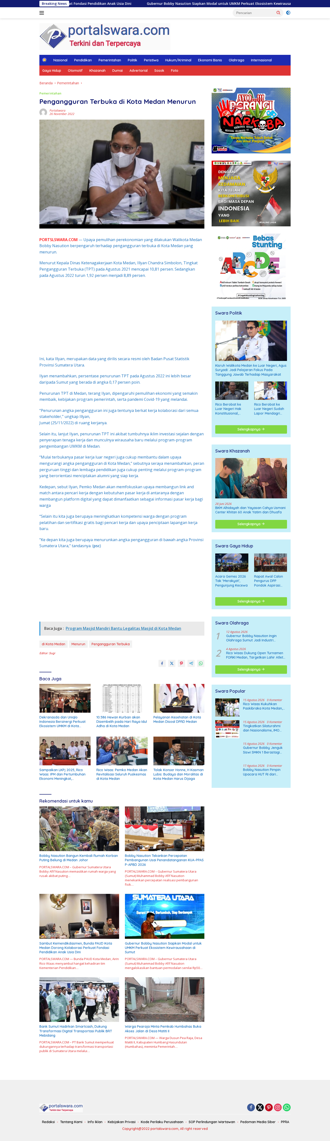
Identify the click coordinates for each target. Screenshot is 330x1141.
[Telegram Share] (191, 663)
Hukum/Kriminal (178, 60)
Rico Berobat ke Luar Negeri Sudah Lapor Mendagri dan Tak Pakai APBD (270, 409)
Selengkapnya (249, 429)
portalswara (57, 110)
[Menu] (42, 13)
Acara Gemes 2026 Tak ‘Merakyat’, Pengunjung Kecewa (231, 580)
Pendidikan (83, 60)
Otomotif (75, 70)
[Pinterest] (269, 1108)
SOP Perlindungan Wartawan (212, 1122)
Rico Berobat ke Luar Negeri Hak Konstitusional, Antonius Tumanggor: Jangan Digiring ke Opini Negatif (231, 409)
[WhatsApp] (287, 1108)
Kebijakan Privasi (122, 1122)
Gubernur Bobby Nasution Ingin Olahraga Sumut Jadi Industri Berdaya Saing (251, 638)
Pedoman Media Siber (258, 1122)
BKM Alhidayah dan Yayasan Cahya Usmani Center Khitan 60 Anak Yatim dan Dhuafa (250, 509)
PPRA (285, 1122)
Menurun (78, 644)
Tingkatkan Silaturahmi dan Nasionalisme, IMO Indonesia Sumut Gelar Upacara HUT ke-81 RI (261, 728)
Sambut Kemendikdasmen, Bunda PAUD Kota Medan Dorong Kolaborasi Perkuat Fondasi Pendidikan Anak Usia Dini (75, 947)
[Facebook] (251, 1108)
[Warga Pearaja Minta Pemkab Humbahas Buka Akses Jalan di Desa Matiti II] (165, 999)
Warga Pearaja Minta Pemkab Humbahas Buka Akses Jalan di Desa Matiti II (163, 1028)
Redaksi (48, 1122)
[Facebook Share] (162, 663)
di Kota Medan (53, 644)
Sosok (159, 70)
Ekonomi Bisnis (210, 60)
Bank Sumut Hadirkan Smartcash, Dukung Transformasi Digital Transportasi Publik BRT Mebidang (75, 1030)
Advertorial (138, 70)
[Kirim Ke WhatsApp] (200, 663)
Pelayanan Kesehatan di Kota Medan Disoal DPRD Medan (177, 719)
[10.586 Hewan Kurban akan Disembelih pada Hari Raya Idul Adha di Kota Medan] (122, 698)
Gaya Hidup (51, 70)
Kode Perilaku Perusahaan (162, 1122)
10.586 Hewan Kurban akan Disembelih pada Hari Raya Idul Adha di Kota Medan (121, 721)
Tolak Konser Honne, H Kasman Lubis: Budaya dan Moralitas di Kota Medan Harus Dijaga (178, 774)
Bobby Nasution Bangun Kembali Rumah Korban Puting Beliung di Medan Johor (78, 858)
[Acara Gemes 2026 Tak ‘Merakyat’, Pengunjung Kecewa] (231, 562)
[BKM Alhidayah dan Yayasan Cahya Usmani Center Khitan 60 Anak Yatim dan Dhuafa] (251, 478)
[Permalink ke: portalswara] (43, 112)
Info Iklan (95, 1122)
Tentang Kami (71, 1122)
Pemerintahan (110, 60)
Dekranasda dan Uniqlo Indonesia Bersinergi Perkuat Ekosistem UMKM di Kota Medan (62, 721)
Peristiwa (151, 60)
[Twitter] (260, 1108)
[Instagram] (278, 1108)
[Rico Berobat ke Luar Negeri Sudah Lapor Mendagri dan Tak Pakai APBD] (270, 390)
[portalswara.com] (104, 36)
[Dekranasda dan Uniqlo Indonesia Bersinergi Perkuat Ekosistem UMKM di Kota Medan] (65, 698)
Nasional (60, 60)
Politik (132, 60)
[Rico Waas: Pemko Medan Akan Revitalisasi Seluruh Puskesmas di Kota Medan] (122, 751)
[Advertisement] (121, 317)
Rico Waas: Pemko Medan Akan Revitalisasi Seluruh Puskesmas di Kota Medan (121, 774)
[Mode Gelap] (288, 13)
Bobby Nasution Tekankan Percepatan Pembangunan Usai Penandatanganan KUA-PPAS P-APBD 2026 (164, 860)
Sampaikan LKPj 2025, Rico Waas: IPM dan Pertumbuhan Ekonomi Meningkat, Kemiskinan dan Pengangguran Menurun (64, 774)
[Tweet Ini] (171, 663)
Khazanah (97, 70)
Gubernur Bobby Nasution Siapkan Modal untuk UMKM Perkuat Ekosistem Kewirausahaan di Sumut (166, 3)
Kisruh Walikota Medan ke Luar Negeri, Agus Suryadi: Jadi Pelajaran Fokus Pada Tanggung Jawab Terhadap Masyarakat (251, 369)
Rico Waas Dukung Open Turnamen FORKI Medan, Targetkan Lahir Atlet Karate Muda (254, 655)
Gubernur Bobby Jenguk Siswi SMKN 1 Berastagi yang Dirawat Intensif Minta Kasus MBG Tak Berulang (263, 750)
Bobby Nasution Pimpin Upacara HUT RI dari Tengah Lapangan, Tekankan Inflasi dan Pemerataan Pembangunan (261, 772)
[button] (278, 12)
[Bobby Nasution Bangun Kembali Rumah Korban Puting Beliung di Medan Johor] (79, 828)
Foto (174, 70)
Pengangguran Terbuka (111, 644)
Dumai (117, 70)
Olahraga (236, 60)
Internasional (261, 60)
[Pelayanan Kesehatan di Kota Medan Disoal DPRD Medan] (179, 698)
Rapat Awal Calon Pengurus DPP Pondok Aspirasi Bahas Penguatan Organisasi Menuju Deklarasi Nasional (269, 581)
